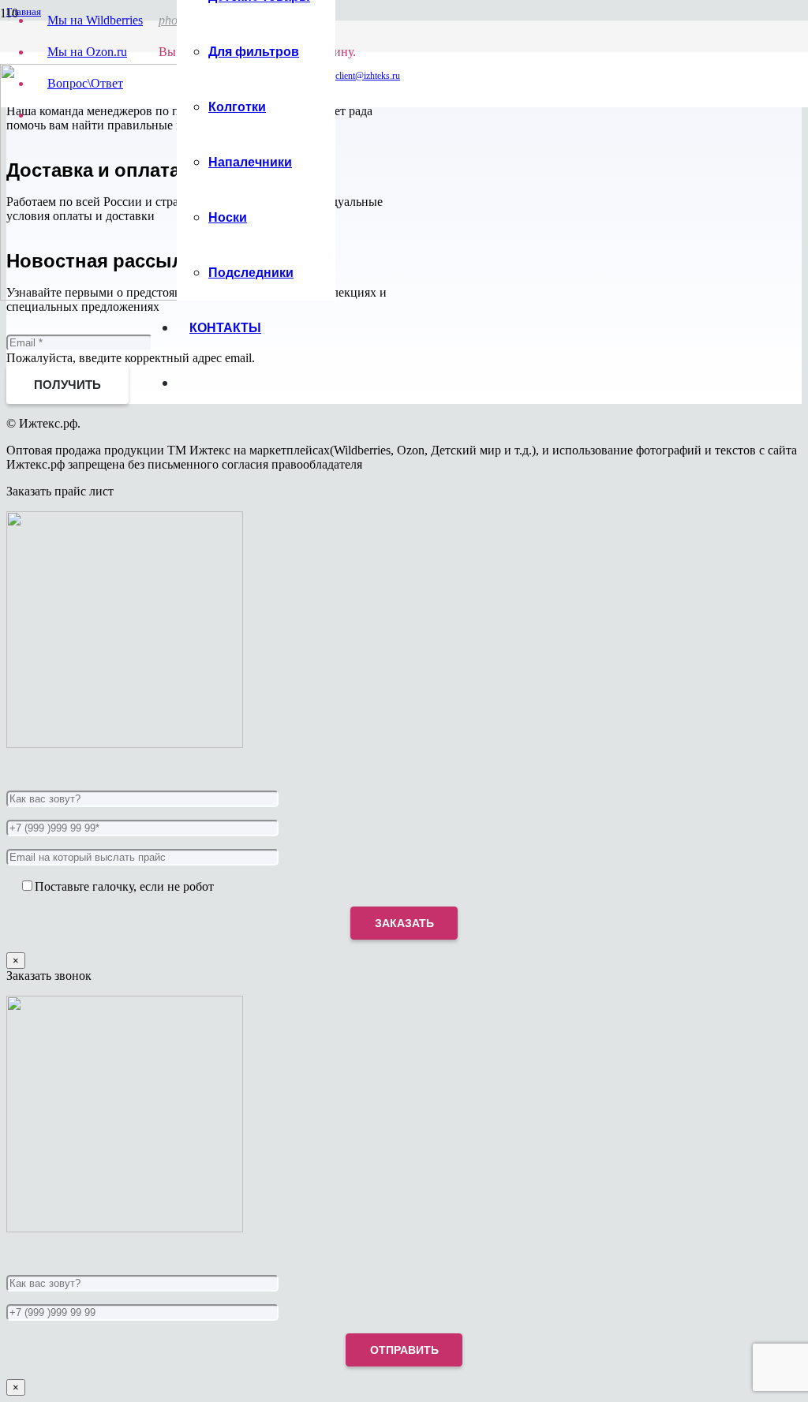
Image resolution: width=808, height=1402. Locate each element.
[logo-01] (118, 296)
